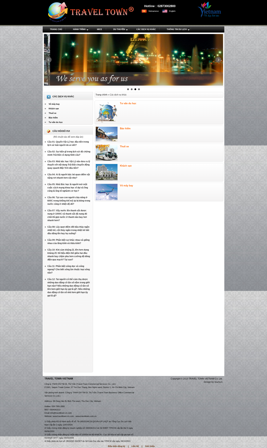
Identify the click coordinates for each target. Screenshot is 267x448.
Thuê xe (52, 113)
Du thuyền (119, 29)
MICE (99, 29)
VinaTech (218, 382)
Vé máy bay (54, 104)
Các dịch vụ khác (146, 29)
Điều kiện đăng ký (116, 446)
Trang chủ (56, 29)
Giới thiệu (150, 446)
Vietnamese (153, 11)
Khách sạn (54, 108)
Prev (49, 60)
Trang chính (101, 94)
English (172, 11)
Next (218, 60)
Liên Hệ (135, 446)
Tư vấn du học (56, 122)
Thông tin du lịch (177, 29)
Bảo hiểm (53, 118)
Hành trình (79, 29)
